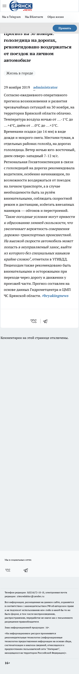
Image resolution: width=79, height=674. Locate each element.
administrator (45, 87)
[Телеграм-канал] (26, 570)
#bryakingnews (55, 295)
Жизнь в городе (19, 73)
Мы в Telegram (11, 17)
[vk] (33, 321)
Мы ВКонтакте (34, 17)
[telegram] (47, 321)
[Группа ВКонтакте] (8, 570)
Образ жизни (55, 17)
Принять (65, 28)
